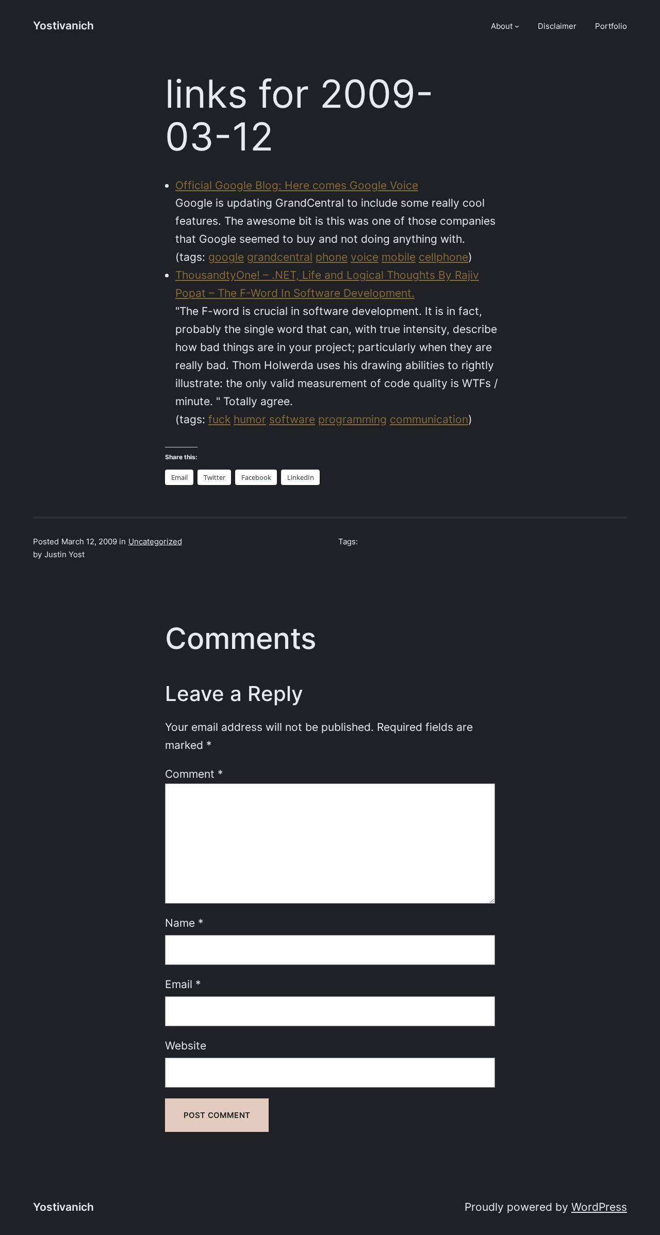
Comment (194, 773)
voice (364, 257)
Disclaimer (557, 26)
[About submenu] (517, 26)
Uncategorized (155, 541)
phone (332, 257)
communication (429, 419)
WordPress (599, 1206)
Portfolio (611, 26)
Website (185, 1045)
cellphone (443, 257)
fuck (219, 419)
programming (352, 419)
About (502, 26)
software (292, 419)
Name (184, 922)
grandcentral (279, 257)
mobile (399, 257)
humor (250, 419)
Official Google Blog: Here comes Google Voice (296, 185)
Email (183, 984)
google (226, 257)
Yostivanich (63, 25)
